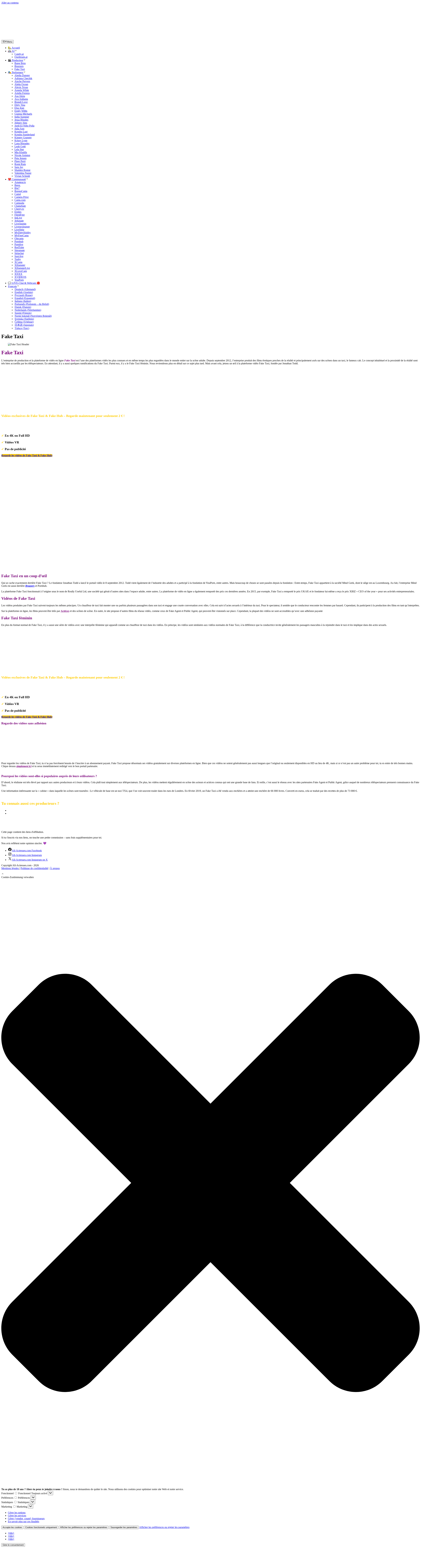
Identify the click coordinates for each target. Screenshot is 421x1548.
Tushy (17, 259)
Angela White (21, 90)
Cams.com (19, 200)
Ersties (17, 211)
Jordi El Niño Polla (24, 125)
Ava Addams (21, 99)
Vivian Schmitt (22, 176)
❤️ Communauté (17, 179)
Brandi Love (21, 102)
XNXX (18, 274)
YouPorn (19, 279)
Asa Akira (19, 96)
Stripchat (19, 253)
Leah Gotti (20, 146)
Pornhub (18, 241)
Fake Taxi (19, 69)
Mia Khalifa (20, 152)
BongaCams (20, 191)
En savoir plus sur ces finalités (23, 1521)
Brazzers (19, 66)
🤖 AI (11, 51)
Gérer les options (16, 1512)
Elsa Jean (19, 108)
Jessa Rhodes (21, 119)
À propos (55, 868)
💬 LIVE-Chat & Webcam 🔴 (24, 283)
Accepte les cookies (12, 1527)
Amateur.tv (20, 182)
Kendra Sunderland (24, 134)
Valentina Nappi (22, 173)
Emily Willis (20, 110)
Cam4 (17, 194)
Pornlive (18, 244)
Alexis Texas (21, 87)
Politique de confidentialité (34, 868)
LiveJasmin (20, 223)
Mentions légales (10, 868)
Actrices (65, 611)
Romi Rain (20, 164)
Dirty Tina (19, 105)
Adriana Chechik (23, 78)
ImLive (18, 217)
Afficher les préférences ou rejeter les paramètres (83, 1527)
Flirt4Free (19, 214)
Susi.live (18, 256)
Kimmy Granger (23, 137)
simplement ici (23, 766)
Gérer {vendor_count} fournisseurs (26, 1518)
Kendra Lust (20, 131)
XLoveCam (20, 271)
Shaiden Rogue (22, 170)
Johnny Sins (20, 122)
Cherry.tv (19, 208)
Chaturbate (20, 206)
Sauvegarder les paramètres (124, 1527)
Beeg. (17, 185)
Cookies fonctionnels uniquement (41, 1527)
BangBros (13, 813)
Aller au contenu (10, 2)
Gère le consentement (13, 1545)
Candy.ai (19, 54)
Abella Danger (22, 75)
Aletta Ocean (21, 84)
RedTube (19, 247)
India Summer (21, 116)
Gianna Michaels (23, 113)
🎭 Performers (15, 72)
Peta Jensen (20, 158)
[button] (2, 874)
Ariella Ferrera (22, 93)
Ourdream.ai (20, 57)
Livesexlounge (22, 226)
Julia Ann (19, 128)
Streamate (19, 250)
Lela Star (19, 149)
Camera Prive (21, 197)
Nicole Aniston (22, 155)
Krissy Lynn (20, 140)
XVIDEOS (20, 277)
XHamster (19, 265)
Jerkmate (19, 220)
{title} (11, 1533)
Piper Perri (19, 161)
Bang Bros (20, 63)
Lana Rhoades (21, 143)
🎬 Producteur (15, 60)
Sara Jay (18, 167)
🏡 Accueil (14, 47)
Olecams (19, 238)
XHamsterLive (22, 268)
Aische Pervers (22, 81)
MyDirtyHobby (22, 232)
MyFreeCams (21, 235)
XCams (18, 262)
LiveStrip (19, 229)
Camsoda (19, 203)
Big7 (17, 188)
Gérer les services (17, 1515)
